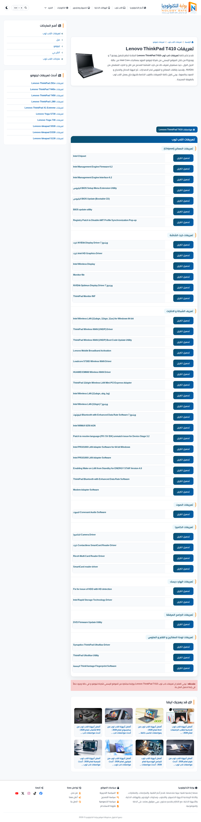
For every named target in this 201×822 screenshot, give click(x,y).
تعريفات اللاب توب (175, 42)
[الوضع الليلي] (7, 8)
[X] (23, 793)
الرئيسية (188, 42)
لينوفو (57, 46)
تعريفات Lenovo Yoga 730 (50, 120)
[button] (48, 8)
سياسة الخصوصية (107, 801)
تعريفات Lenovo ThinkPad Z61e (47, 83)
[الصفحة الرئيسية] (179, 8)
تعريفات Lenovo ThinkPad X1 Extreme (44, 107)
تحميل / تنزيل (183, 158)
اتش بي (56, 52)
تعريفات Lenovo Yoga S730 (49, 114)
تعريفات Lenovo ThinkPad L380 (47, 101)
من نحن (74, 793)
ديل (58, 40)
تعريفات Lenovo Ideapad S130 (48, 138)
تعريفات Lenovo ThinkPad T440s (46, 89)
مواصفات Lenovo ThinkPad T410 (176, 129)
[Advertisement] (134, 28)
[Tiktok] (35, 793)
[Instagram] (29, 793)
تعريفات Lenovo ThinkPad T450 (47, 95)
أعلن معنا (73, 797)
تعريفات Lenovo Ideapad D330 (48, 132)
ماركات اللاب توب (51, 59)
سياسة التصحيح (108, 797)
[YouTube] (17, 793)
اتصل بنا (74, 801)
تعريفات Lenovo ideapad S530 (48, 126)
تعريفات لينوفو (158, 42)
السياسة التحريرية (108, 793)
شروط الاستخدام (108, 806)
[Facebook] (41, 793)
